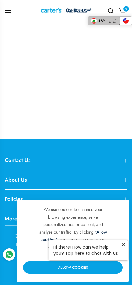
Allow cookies (73, 267)
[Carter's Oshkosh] (66, 10)
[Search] (110, 10)
